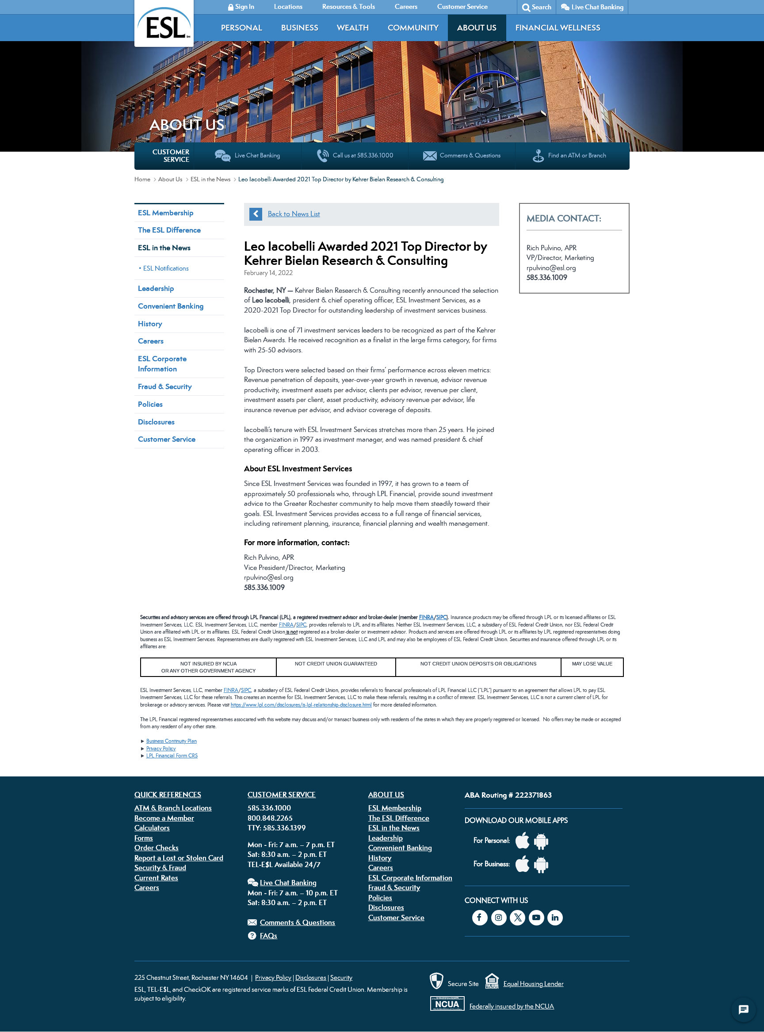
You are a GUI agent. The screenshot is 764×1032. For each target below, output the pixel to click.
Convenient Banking (170, 306)
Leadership (156, 288)
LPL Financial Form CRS (172, 755)
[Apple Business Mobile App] (525, 864)
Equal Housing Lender (534, 983)
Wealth (353, 27)
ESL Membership (166, 213)
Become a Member (164, 818)
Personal (241, 27)
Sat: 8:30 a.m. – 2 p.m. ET (287, 854)
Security (341, 977)
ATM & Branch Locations (173, 808)
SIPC (441, 617)
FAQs (268, 935)
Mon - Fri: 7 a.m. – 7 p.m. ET (291, 844)
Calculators (152, 828)
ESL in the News (210, 179)
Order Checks (156, 847)
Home (142, 179)
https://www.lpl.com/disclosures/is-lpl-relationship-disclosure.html (301, 704)
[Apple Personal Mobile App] (525, 840)
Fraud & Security (165, 386)
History (150, 324)
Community (413, 27)
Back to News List (294, 213)
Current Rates (156, 878)
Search (541, 6)
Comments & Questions (297, 922)
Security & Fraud (160, 867)
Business (299, 27)
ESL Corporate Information (162, 364)
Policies (150, 404)
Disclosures (156, 422)
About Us (477, 27)
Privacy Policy (161, 748)
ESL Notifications (166, 268)
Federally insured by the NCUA (512, 1006)
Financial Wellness (558, 27)
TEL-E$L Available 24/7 (284, 864)
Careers (151, 341)
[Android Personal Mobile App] (543, 840)
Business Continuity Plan (171, 741)
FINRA (426, 617)
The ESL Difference (169, 230)
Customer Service (166, 439)
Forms (143, 838)
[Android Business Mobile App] (543, 864)
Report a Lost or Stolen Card (178, 858)
